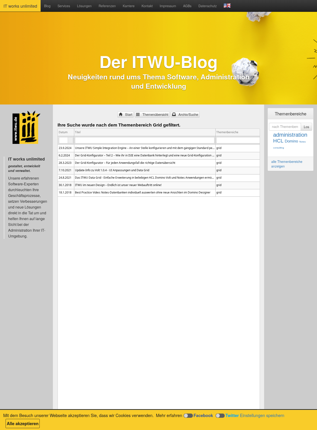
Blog (47, 5)
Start (127, 114)
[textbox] (66, 140)
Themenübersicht (154, 114)
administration (290, 135)
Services (64, 5)
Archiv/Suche (187, 114)
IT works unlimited (20, 6)
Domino (291, 141)
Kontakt (147, 5)
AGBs (187, 5)
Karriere (129, 5)
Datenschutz (207, 5)
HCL (278, 141)
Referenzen (107, 5)
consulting (278, 147)
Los (306, 126)
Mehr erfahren (169, 415)
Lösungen (84, 5)
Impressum (168, 5)
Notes (302, 141)
